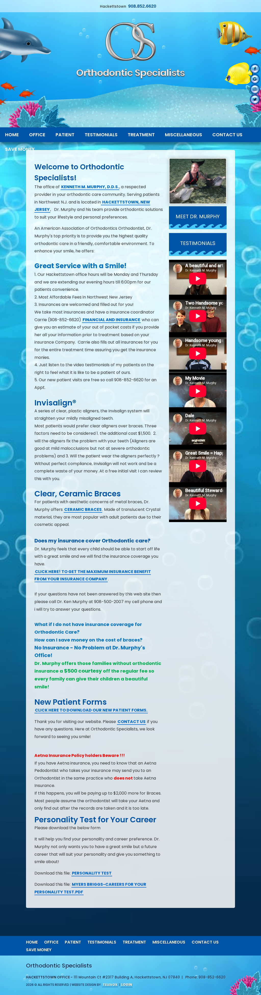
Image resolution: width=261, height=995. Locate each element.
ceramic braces (83, 509)
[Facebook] (255, 69)
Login (126, 984)
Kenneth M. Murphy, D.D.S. (90, 187)
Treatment (134, 942)
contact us (132, 722)
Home (32, 942)
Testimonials (101, 942)
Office (51, 942)
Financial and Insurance (111, 320)
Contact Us (205, 942)
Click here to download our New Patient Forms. (91, 710)
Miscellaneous (168, 942)
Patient (73, 942)
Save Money (38, 950)
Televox (110, 985)
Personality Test (92, 873)
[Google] (255, 79)
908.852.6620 (142, 6)
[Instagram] (255, 89)
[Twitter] (255, 99)
